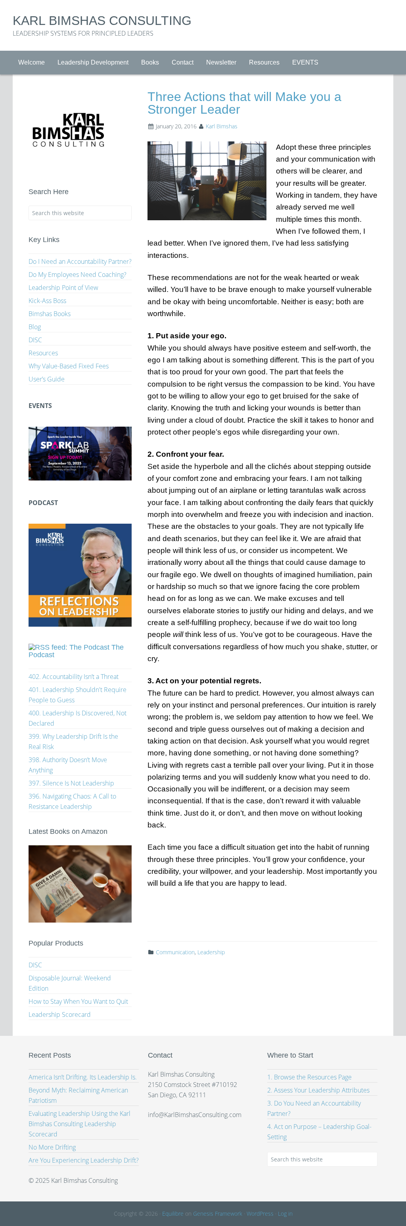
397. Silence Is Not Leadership (71, 783)
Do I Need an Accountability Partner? (80, 261)
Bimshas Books (50, 313)
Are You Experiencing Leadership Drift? (84, 1160)
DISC (35, 340)
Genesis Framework (217, 1213)
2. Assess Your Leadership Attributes (318, 1090)
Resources (43, 353)
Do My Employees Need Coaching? (77, 274)
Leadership (211, 952)
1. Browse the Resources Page (309, 1077)
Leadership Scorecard (60, 1014)
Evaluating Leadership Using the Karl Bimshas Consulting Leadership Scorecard (79, 1123)
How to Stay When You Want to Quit (78, 1001)
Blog (35, 326)
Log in (285, 1213)
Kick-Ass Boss (47, 300)
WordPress (260, 1213)
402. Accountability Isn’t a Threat (74, 676)
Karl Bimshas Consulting (102, 20)
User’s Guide (47, 379)
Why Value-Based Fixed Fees (69, 366)
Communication (175, 952)
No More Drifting (52, 1147)
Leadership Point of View (63, 287)
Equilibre (173, 1213)
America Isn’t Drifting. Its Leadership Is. (83, 1077)
